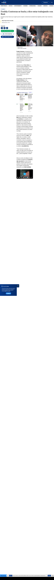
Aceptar (8, 293)
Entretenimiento (17, 5)
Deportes (45, 5)
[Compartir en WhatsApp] (7, 28)
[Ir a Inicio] (4, 2)
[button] (24, 174)
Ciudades (39, 5)
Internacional (33, 5)
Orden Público (4, 5)
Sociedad (51, 5)
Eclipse (41, 575)
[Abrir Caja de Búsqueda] (51, 2)
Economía (25, 5)
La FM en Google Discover (8, 36)
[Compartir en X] (4, 28)
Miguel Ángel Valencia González (7, 20)
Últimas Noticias (3, 575)
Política (10, 5)
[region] (25, 174)
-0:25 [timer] (21, 177)
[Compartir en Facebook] (2, 28)
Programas (45, 2)
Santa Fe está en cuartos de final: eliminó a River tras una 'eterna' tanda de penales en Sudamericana (21, 575)
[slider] (26, 177)
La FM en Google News (8, 33)
